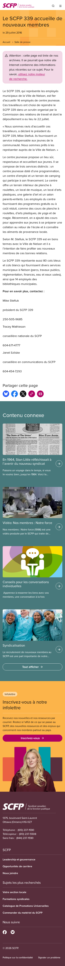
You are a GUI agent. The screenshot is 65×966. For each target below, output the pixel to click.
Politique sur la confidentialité (18, 957)
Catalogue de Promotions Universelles (26, 906)
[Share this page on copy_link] (31, 394)
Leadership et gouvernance (19, 859)
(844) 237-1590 (25, 838)
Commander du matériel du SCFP (22, 913)
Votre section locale (14, 892)
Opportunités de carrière (17, 866)
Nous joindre (10, 873)
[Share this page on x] (23, 394)
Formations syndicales (16, 899)
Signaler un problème (49, 957)
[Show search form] (53, 6)
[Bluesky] (12, 932)
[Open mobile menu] (60, 6)
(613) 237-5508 (27, 834)
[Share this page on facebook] (14, 394)
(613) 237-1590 (26, 830)
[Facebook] (5, 932)
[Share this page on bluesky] (6, 394)
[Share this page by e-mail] (40, 394)
